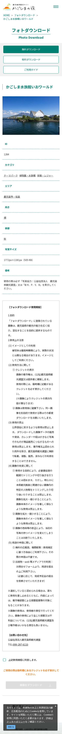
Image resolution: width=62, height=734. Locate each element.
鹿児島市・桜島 (12, 196)
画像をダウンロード (31, 685)
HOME (6, 15)
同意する (11, 727)
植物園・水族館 (27, 175)
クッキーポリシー (16, 721)
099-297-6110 (20, 644)
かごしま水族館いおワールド (18, 18)
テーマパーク (11, 175)
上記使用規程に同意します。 (23, 660)
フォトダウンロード (24, 15)
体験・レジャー (45, 175)
